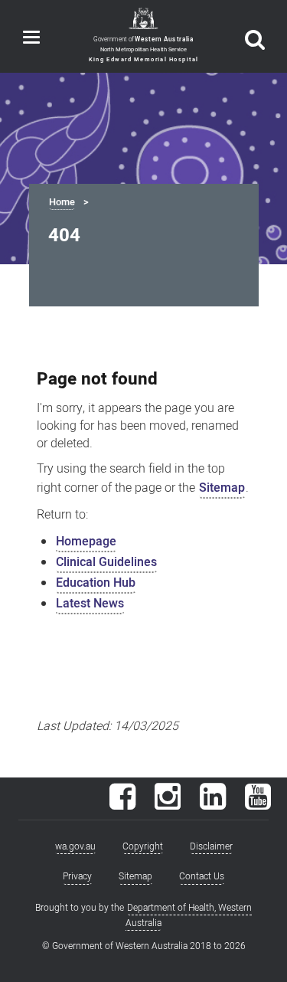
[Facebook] (122, 804)
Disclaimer (211, 846)
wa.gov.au (75, 846)
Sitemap (222, 488)
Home (62, 202)
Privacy (77, 876)
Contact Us (201, 876)
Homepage (86, 541)
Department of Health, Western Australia (189, 915)
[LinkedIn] (213, 804)
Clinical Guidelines (106, 562)
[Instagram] (167, 804)
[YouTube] (258, 804)
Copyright (142, 846)
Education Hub (95, 583)
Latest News (90, 603)
